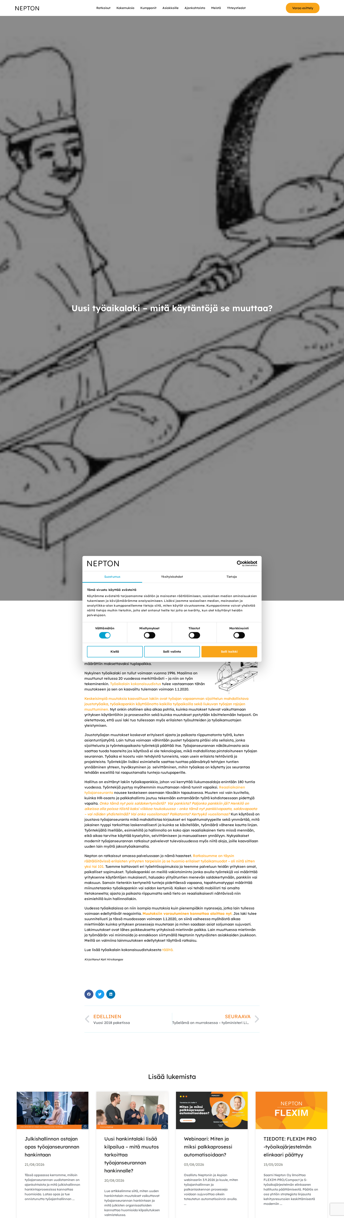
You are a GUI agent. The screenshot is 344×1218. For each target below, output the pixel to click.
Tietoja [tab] (232, 577)
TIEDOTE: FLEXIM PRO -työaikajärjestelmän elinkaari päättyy (290, 1147)
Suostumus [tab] (112, 577)
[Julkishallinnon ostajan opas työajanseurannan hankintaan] (52, 1110)
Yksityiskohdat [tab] (172, 577)
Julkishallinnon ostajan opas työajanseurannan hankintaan (52, 1147)
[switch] (149, 635)
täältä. (167, 949)
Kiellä (114, 651)
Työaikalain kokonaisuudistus (135, 684)
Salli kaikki (229, 651)
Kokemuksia (125, 8)
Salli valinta (172, 651)
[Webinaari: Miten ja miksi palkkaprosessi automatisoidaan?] (212, 1110)
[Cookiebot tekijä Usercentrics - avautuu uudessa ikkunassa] (239, 564)
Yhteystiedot (236, 8)
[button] (88, 994)
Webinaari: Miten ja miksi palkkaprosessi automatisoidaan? (208, 1147)
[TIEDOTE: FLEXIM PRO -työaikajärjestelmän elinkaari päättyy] (291, 1110)
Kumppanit (148, 8)
